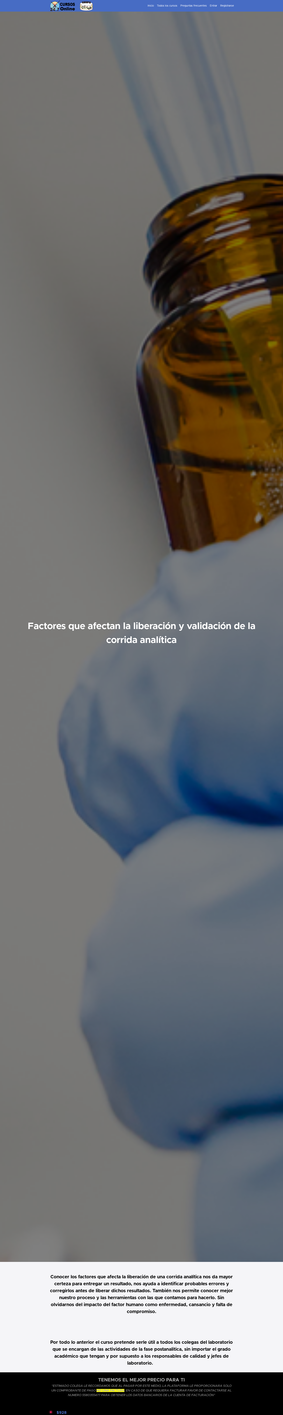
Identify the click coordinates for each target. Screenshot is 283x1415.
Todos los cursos (167, 5)
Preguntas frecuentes (193, 5)
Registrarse (227, 5)
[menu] (189, 6)
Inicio (151, 5)
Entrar (213, 5)
